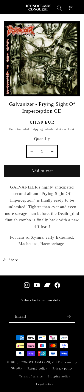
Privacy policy (63, 368)
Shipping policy (59, 376)
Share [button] (13, 260)
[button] (11, 8)
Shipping (37, 129)
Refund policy (37, 368)
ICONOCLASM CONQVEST (39, 362)
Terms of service (30, 376)
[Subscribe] (69, 316)
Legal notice (44, 384)
